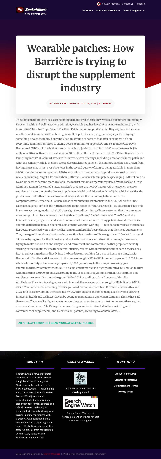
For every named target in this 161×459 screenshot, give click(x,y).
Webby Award (81, 392)
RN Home (87, 10)
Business (105, 103)
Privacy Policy (125, 391)
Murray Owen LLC (52, 453)
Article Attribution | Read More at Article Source (55, 322)
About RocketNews (106, 10)
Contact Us (127, 3)
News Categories (133, 10)
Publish (141, 3)
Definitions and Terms (126, 385)
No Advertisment (110, 3)
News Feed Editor (66, 103)
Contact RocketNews (125, 379)
